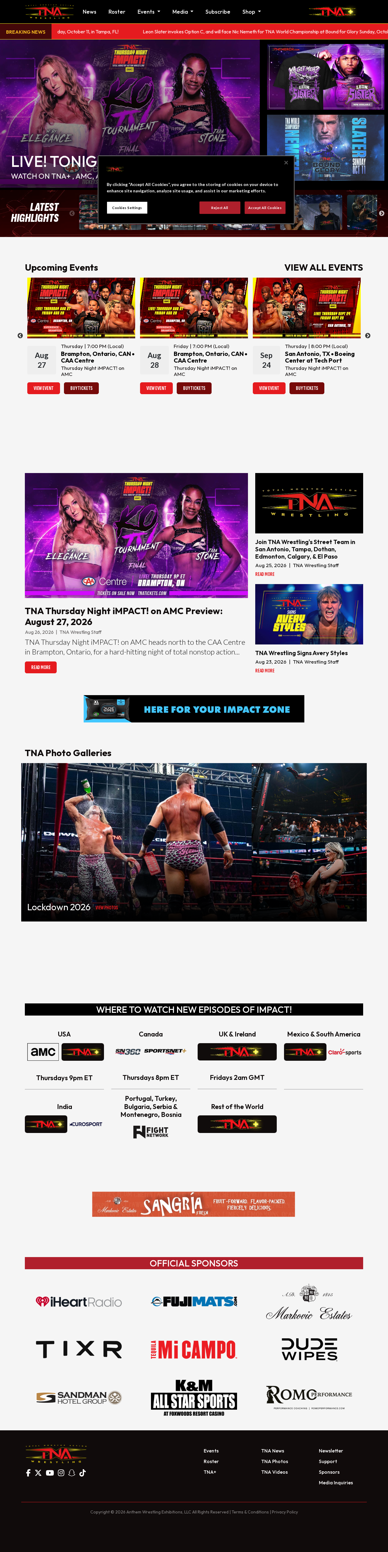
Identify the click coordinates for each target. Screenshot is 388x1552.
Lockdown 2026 (59, 907)
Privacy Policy (285, 1512)
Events (211, 1451)
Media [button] (180, 11)
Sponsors (329, 1472)
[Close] (286, 162)
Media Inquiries (336, 1482)
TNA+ (210, 1472)
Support (328, 1461)
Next (382, 214)
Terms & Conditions (250, 1512)
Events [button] (147, 11)
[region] (196, 190)
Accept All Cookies (265, 208)
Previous (72, 214)
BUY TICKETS (81, 388)
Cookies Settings (127, 208)
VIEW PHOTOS (106, 907)
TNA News (272, 1451)
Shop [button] (249, 11)
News (89, 11)
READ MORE (40, 667)
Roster (117, 11)
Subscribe (218, 11)
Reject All (219, 208)
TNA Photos (274, 1461)
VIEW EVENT (44, 388)
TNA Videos (274, 1472)
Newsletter (331, 1451)
